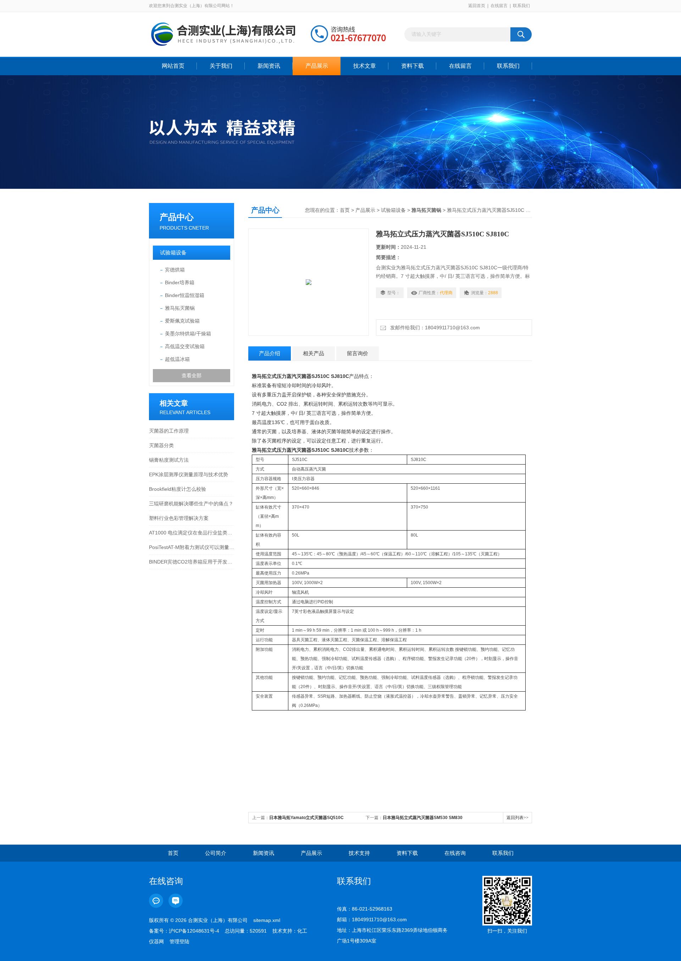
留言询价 (357, 353)
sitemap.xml (266, 920)
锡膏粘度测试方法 (169, 460)
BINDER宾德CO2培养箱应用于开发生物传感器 (191, 562)
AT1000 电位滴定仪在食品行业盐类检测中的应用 (191, 533)
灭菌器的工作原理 (169, 431)
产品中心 (177, 217)
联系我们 (521, 5)
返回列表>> (517, 817)
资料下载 (412, 66)
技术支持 (359, 853)
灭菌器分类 (161, 445)
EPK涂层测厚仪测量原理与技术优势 (188, 474)
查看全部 (191, 375)
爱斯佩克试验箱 (182, 321)
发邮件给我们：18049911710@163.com (433, 327)
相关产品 (313, 353)
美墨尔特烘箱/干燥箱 (188, 333)
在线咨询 (455, 853)
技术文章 (364, 66)
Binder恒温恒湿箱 (184, 295)
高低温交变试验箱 (185, 346)
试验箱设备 (173, 252)
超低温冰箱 (177, 359)
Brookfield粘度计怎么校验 (177, 489)
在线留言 (499, 5)
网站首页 (173, 66)
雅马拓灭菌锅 (180, 308)
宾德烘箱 (175, 270)
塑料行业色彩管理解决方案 (179, 518)
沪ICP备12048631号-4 (194, 931)
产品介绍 (269, 353)
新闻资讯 (269, 66)
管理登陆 (179, 941)
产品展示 (316, 66)
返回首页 (476, 5)
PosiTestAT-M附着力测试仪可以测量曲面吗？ (191, 547)
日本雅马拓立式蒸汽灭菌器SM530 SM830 (423, 817)
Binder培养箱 (179, 282)
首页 (345, 210)
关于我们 (221, 66)
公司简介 (215, 853)
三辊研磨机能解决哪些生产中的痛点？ (191, 503)
